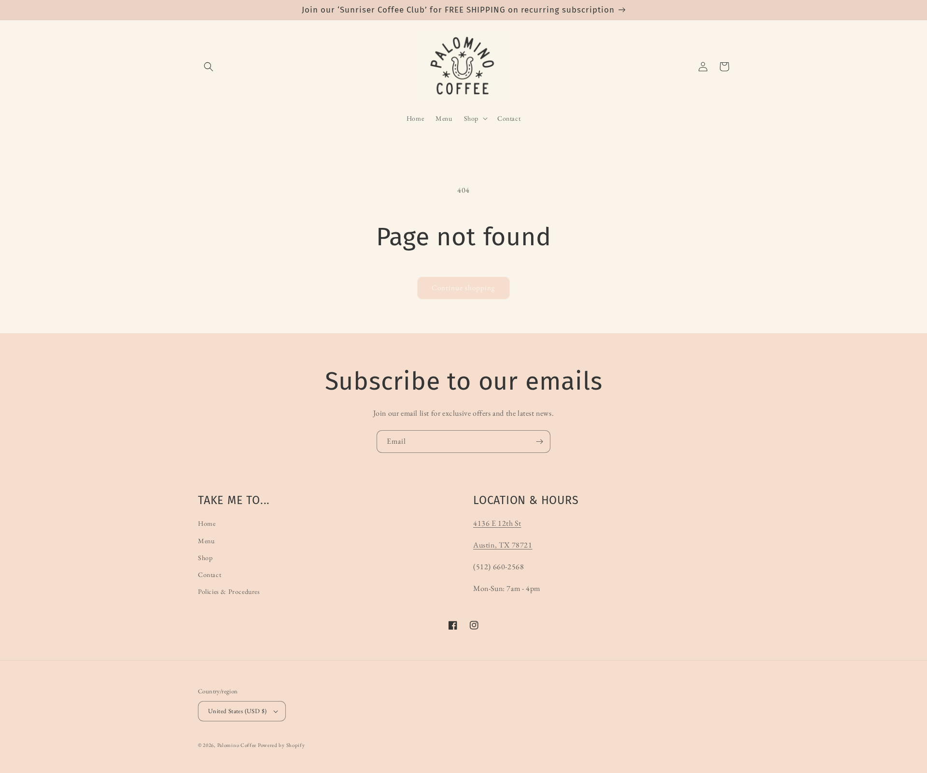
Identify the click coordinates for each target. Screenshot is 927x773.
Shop (205, 557)
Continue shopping (463, 287)
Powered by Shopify (281, 745)
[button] (208, 66)
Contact (209, 574)
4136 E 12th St (497, 523)
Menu (206, 540)
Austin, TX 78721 (503, 545)
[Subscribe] (539, 441)
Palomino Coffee (237, 745)
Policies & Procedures (229, 591)
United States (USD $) (237, 711)
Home (206, 523)
